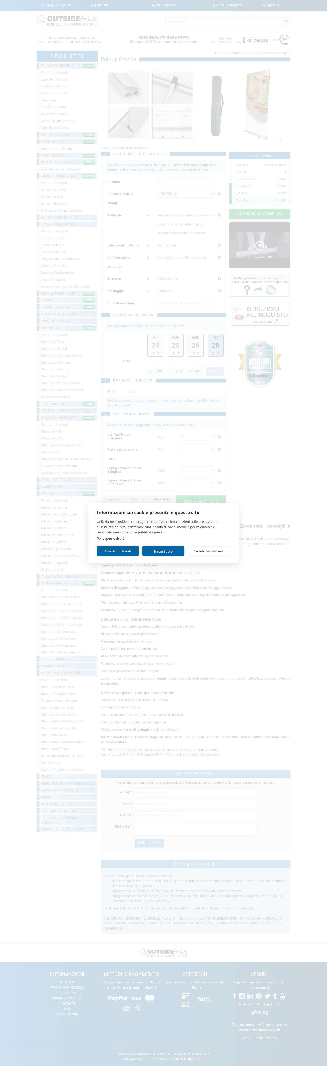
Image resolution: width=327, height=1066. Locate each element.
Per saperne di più (111, 538)
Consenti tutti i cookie (117, 551)
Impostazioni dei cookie (209, 551)
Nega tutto (163, 551)
